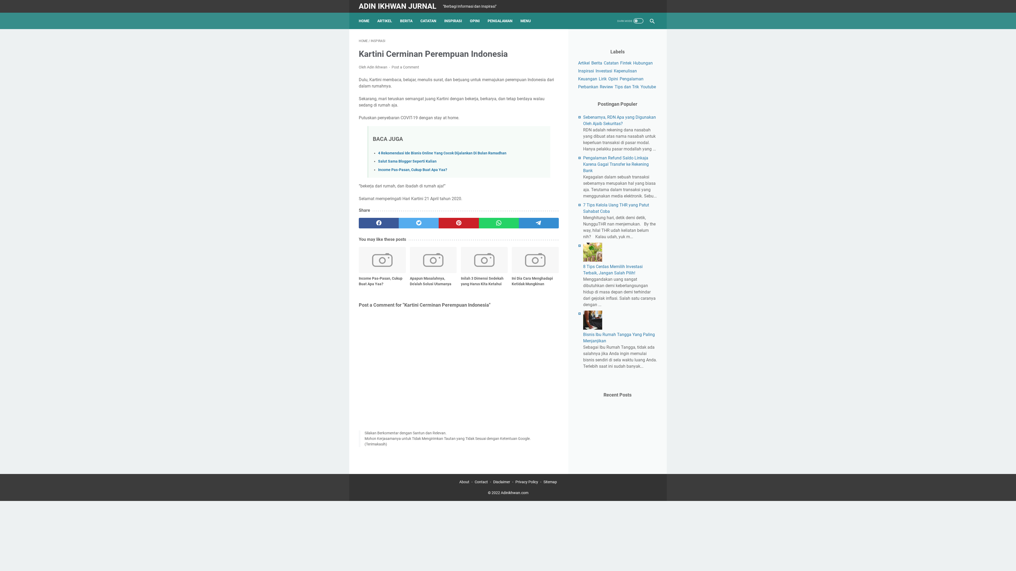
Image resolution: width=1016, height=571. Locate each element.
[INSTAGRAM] (651, 6)
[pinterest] (459, 223)
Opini (475, 21)
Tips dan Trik (627, 86)
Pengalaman (500, 21)
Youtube (648, 86)
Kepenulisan (625, 70)
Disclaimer (501, 482)
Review (606, 86)
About (464, 482)
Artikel (384, 21)
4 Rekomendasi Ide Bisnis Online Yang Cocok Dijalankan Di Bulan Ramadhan (442, 153)
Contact (481, 482)
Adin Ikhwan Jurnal (397, 6)
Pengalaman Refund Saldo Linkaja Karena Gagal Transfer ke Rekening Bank (616, 164)
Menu (525, 21)
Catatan (428, 21)
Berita (406, 21)
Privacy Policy (526, 482)
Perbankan (588, 86)
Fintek (626, 63)
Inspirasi (453, 21)
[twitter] (419, 223)
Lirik (603, 78)
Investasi (604, 70)
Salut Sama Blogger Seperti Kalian (407, 161)
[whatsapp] (499, 223)
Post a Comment (405, 67)
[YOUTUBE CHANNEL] (639, 6)
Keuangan (587, 78)
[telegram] (539, 223)
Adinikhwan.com (514, 493)
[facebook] (379, 223)
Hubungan (643, 63)
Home (364, 21)
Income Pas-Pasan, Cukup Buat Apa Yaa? (412, 170)
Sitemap (550, 482)
